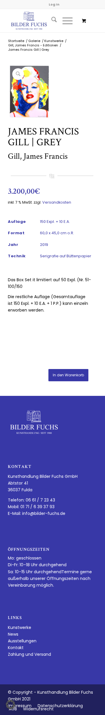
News (13, 634)
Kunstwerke (19, 627)
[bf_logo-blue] (43, 20)
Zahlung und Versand (29, 654)
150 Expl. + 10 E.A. (55, 221)
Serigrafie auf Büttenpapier (65, 256)
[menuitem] (51, 20)
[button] (10, 704)
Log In (54, 4)
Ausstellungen (22, 641)
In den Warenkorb (68, 375)
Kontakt (16, 648)
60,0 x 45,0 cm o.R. (57, 233)
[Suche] (51, 20)
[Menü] (65, 20)
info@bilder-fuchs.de (43, 513)
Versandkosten (56, 202)
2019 (44, 244)
